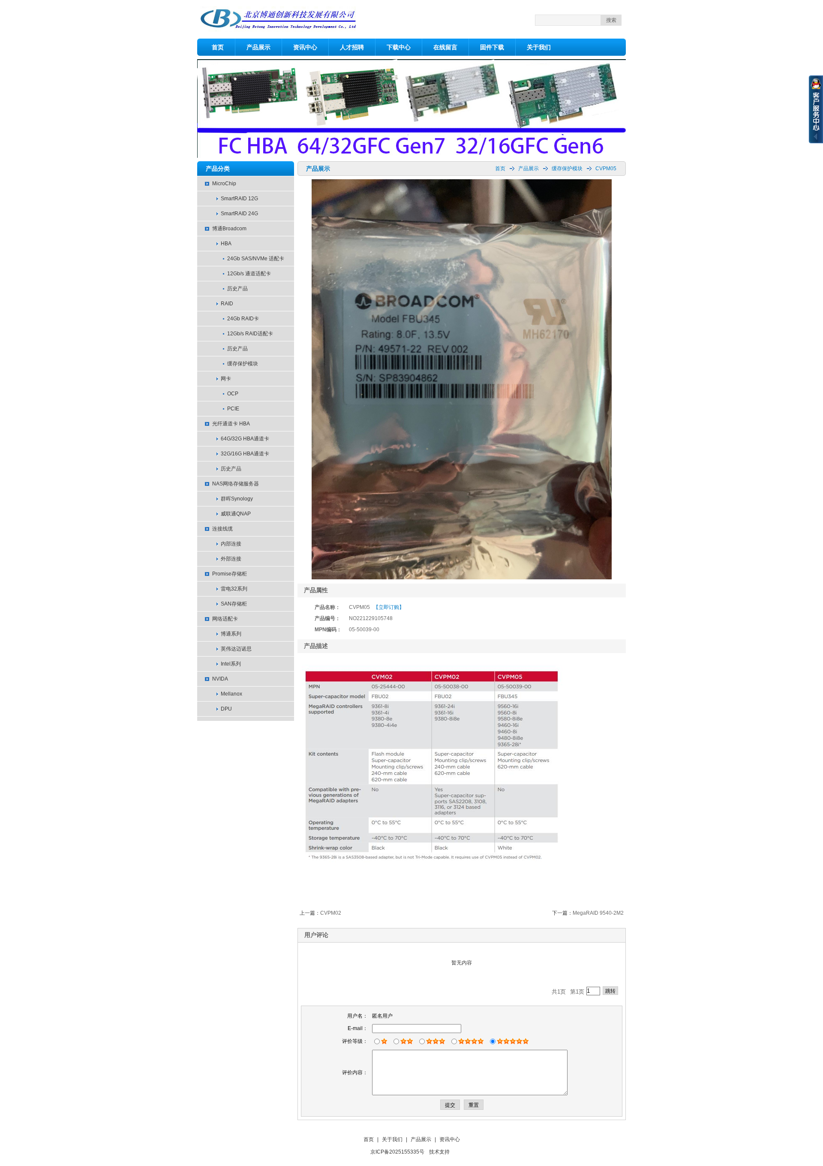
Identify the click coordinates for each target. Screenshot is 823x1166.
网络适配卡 (225, 619)
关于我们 (539, 47)
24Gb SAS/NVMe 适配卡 (255, 259)
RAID (227, 304)
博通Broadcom (229, 229)
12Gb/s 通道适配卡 (249, 274)
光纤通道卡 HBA (231, 424)
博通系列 (231, 634)
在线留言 (445, 47)
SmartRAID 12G (239, 199)
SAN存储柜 (234, 604)
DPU (226, 709)
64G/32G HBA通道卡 (245, 439)
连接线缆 (222, 529)
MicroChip (224, 184)
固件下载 (492, 47)
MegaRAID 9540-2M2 (598, 913)
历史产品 (237, 289)
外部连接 (231, 559)
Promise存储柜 (229, 574)
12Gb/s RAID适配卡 (250, 334)
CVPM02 (330, 913)
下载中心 (399, 47)
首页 (218, 47)
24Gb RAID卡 (243, 319)
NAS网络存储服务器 (235, 484)
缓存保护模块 (242, 364)
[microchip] (411, 156)
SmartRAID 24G (239, 214)
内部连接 (231, 544)
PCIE (233, 409)
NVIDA (220, 679)
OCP (232, 394)
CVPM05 (605, 169)
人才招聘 (352, 47)
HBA (226, 244)
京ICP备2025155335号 (397, 1152)
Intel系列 (231, 664)
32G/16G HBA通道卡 (245, 454)
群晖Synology (237, 499)
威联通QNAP (236, 514)
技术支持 (439, 1152)
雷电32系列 (234, 589)
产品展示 (258, 47)
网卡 (226, 379)
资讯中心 (305, 47)
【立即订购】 (388, 607)
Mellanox (231, 694)
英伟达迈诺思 (236, 649)
